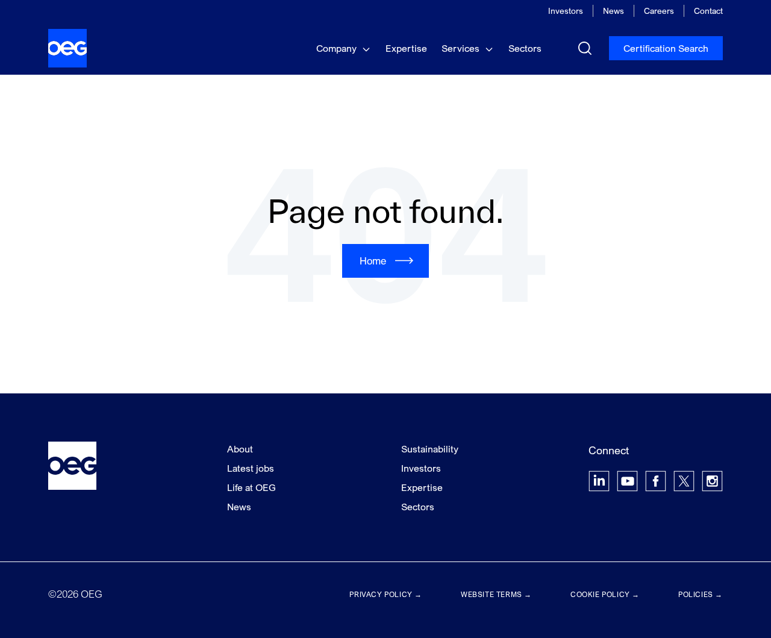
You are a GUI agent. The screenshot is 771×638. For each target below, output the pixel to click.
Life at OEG (251, 487)
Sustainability (429, 449)
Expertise (406, 48)
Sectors (525, 48)
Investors (565, 10)
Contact (708, 10)
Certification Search (665, 48)
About (240, 449)
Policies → (700, 594)
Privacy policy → (385, 594)
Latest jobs (250, 468)
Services (462, 48)
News (613, 10)
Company (337, 48)
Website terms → (496, 594)
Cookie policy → (605, 594)
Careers (659, 10)
